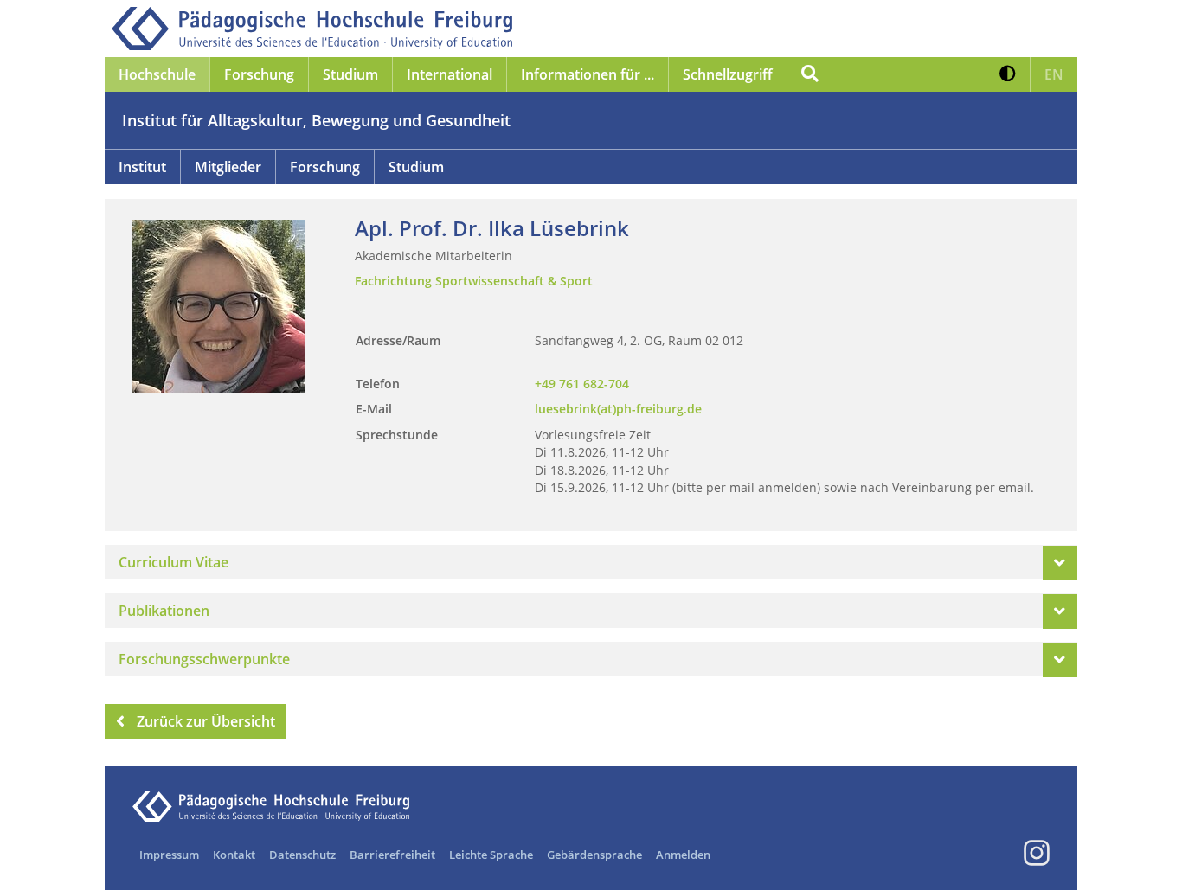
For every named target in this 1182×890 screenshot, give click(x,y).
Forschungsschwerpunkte (204, 659)
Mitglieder (228, 166)
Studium (416, 166)
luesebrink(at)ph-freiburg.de (618, 408)
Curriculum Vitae (173, 562)
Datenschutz (302, 854)
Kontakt (234, 854)
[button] (1008, 74)
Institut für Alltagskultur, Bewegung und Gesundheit (316, 120)
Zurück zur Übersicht (206, 721)
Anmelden (683, 854)
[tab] (591, 562)
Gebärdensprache (594, 854)
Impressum (169, 854)
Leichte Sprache (491, 854)
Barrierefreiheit (392, 854)
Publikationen (164, 610)
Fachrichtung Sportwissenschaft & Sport (474, 280)
